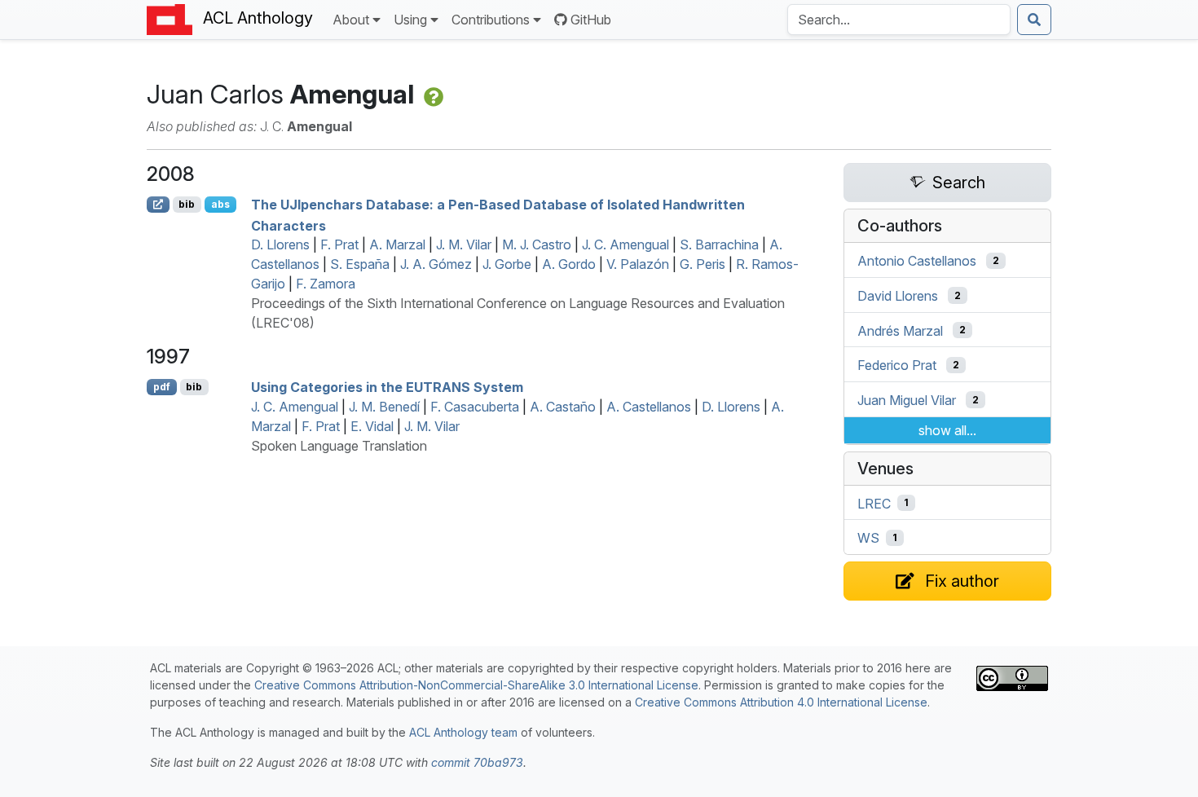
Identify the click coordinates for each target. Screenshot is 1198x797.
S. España (360, 264)
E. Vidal (372, 426)
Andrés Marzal (900, 330)
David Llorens (897, 296)
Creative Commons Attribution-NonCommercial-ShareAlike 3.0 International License (476, 685)
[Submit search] (1034, 19)
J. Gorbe (506, 264)
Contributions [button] (490, 19)
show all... (947, 430)
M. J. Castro (536, 244)
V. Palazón (637, 264)
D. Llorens (280, 244)
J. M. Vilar (463, 244)
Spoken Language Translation (339, 446)
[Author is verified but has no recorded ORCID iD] (432, 94)
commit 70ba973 (477, 762)
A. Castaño (563, 406)
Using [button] (410, 19)
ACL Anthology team (463, 732)
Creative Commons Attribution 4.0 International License (781, 702)
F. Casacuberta (474, 406)
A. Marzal (397, 244)
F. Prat (339, 244)
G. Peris (702, 264)
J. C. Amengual (625, 244)
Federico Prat (896, 365)
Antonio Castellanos (916, 261)
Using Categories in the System (387, 387)
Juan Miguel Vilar (906, 400)
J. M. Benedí (384, 406)
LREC (874, 503)
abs (220, 204)
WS (868, 538)
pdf (161, 387)
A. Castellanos (648, 406)
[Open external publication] (158, 204)
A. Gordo (569, 264)
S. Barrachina (719, 244)
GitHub (590, 19)
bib (186, 204)
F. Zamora (325, 283)
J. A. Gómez (436, 264)
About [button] (351, 19)
